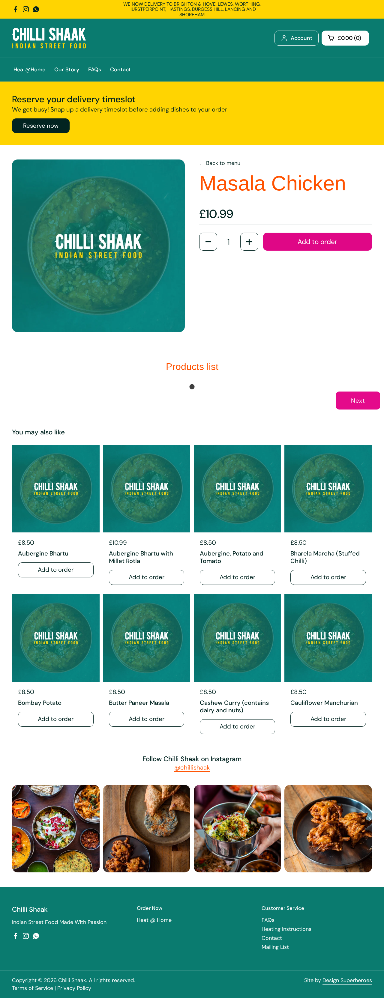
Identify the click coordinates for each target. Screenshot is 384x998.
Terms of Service (32, 988)
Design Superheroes (347, 980)
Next (358, 400)
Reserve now (40, 126)
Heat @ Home (154, 920)
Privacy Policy (74, 988)
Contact (272, 938)
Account (301, 38)
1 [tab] (192, 387)
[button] (345, 38)
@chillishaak (192, 767)
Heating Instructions (286, 929)
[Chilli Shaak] (49, 38)
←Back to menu (219, 163)
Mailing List (275, 947)
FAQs (268, 920)
